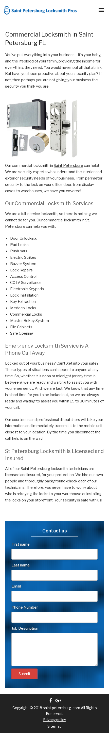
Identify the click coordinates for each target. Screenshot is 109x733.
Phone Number (24, 607)
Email (16, 586)
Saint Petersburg (68, 165)
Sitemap (54, 726)
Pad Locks (19, 244)
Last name (20, 565)
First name (20, 544)
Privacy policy (54, 720)
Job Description (24, 628)
